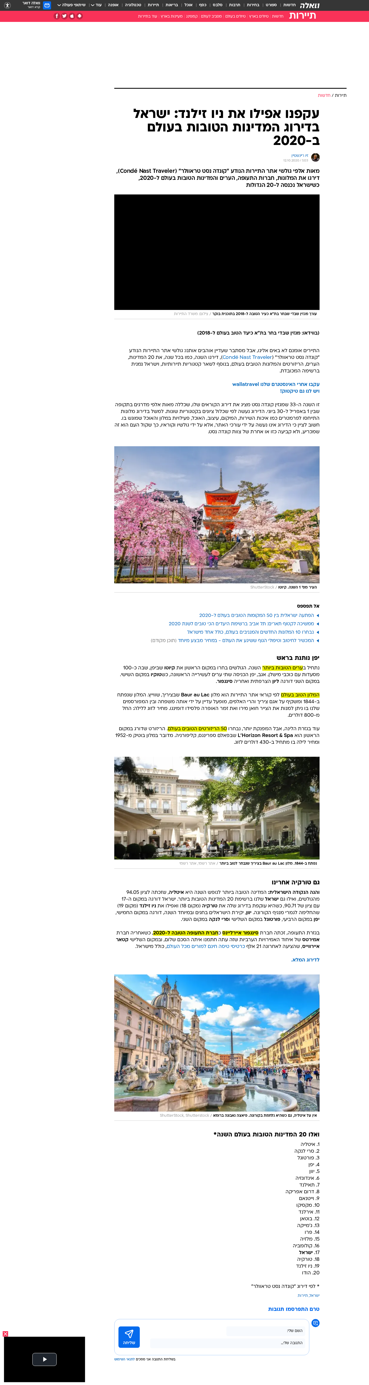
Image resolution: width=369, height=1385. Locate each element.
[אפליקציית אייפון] (72, 16)
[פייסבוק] (56, 16)
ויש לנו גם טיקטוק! (300, 391)
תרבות (234, 5)
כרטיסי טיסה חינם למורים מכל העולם (206, 946)
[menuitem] (286, 5)
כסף (202, 5)
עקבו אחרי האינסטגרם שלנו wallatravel (276, 384)
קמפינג (191, 16)
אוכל (189, 5)
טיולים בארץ (259, 16)
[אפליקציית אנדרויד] (79, 16)
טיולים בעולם (235, 16)
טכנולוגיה (133, 5)
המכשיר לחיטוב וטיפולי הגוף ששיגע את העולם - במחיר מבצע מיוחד (246, 641)
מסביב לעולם (211, 16)
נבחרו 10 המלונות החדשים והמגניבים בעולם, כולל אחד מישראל (250, 632)
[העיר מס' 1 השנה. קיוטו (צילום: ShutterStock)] (217, 519)
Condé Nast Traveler (247, 357)
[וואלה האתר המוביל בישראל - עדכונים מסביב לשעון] (310, 5)
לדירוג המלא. (305, 960)
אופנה (113, 5)
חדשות (289, 5)
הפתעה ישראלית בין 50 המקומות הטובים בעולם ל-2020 (256, 615)
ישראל (315, 1296)
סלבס (218, 5)
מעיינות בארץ (172, 16)
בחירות (253, 5)
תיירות (153, 5)
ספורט (271, 5)
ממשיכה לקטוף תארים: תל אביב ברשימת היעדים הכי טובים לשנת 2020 (241, 624)
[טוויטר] (64, 16)
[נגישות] (7, 5)
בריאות (172, 5)
